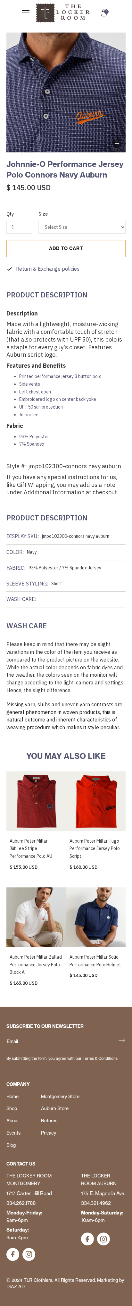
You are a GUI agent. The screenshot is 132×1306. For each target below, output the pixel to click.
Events (13, 1133)
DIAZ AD (15, 1287)
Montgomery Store (60, 1096)
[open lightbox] (117, 144)
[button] (27, 12)
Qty (10, 214)
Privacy (48, 1133)
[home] (66, 13)
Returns (49, 1121)
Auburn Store (55, 1108)
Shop (11, 1108)
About (12, 1121)
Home (12, 1096)
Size (43, 214)
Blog (11, 1145)
